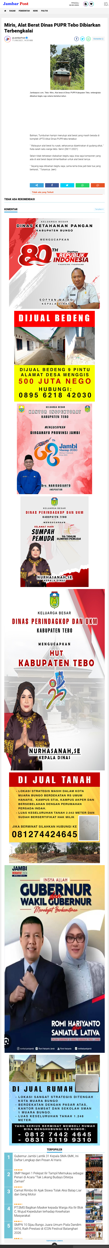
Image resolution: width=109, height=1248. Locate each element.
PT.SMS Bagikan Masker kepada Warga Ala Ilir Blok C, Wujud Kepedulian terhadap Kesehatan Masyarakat (48, 1211)
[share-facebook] (76, 39)
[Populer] (91, 4)
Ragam (12, 11)
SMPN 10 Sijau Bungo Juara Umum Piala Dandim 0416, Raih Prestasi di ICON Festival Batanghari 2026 (47, 1229)
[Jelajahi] (105, 4)
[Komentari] (98, 185)
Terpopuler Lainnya (54, 1241)
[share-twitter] (82, 39)
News (35, 11)
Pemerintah (24, 11)
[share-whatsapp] (88, 39)
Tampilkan (98, 209)
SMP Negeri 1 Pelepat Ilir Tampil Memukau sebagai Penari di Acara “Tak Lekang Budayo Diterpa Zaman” (48, 1177)
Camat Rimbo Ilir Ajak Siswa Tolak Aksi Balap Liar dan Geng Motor (47, 1192)
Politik (44, 11)
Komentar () (98, 39)
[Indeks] (85, 4)
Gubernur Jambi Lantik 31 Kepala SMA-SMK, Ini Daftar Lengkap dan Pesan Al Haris (46, 1158)
